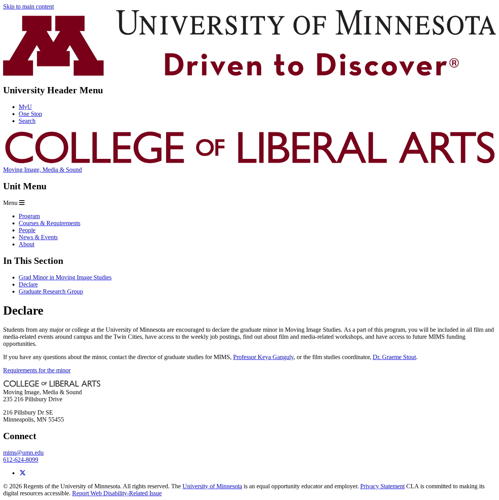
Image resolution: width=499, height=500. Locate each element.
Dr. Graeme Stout (394, 357)
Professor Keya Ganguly (263, 357)
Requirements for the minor (37, 370)
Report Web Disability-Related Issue (117, 493)
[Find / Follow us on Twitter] (23, 473)
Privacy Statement (382, 486)
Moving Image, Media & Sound (42, 169)
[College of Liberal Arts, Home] (249, 162)
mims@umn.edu (23, 452)
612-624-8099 (20, 459)
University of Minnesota (212, 486)
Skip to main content (28, 6)
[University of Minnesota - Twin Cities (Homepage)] (249, 73)
